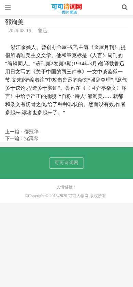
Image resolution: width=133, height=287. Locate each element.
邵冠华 (31, 131)
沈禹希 (31, 138)
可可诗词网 (66, 162)
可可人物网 (66, 9)
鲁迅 (42, 30)
